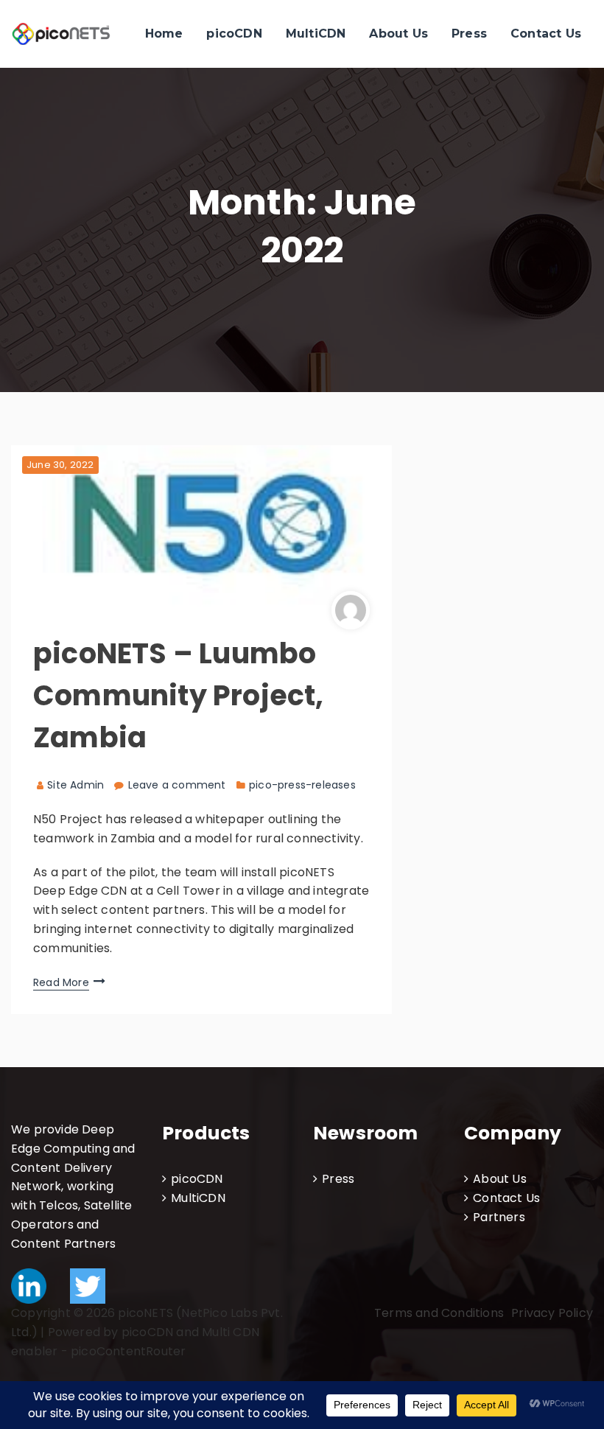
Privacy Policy (552, 1312)
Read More (61, 982)
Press (469, 34)
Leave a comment (177, 785)
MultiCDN (316, 34)
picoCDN (233, 34)
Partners (499, 1217)
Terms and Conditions (439, 1312)
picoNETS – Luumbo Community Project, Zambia (178, 695)
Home (164, 34)
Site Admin (75, 785)
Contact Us (545, 34)
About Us (398, 34)
